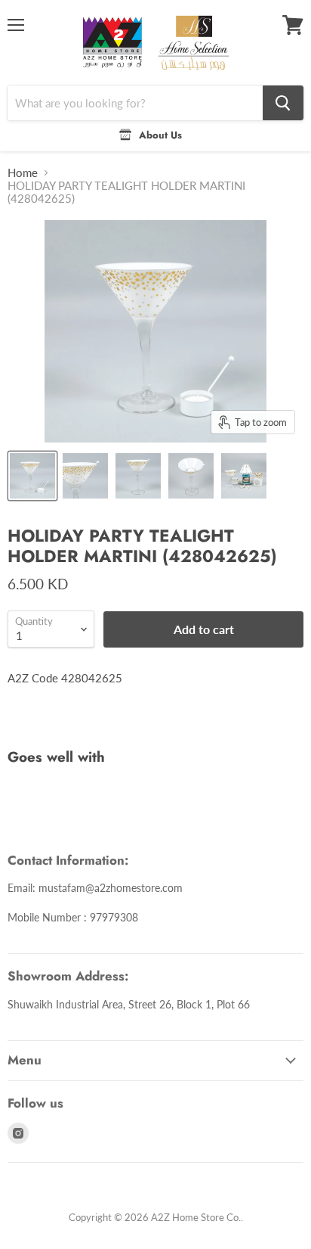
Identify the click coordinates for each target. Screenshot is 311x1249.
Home (23, 172)
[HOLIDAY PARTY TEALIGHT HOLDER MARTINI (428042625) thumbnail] (32, 476)
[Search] (283, 102)
